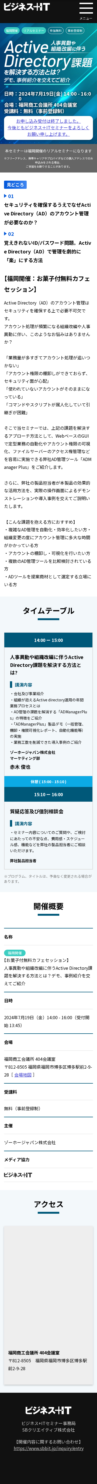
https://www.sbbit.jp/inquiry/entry (49, 1448)
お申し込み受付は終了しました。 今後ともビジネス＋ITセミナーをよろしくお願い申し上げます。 (48, 127)
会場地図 (23, 1074)
